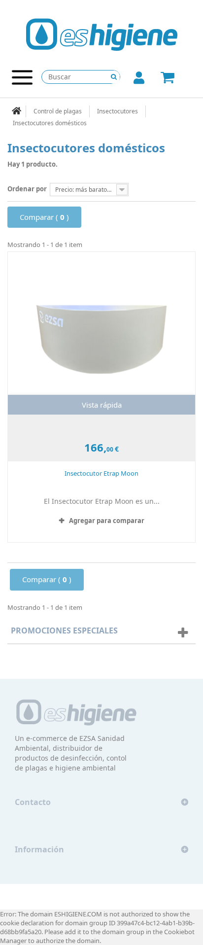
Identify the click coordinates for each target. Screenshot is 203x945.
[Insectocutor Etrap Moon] (101, 333)
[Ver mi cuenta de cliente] (139, 79)
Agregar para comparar (106, 520)
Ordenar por (27, 188)
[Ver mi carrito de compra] (177, 78)
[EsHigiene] (101, 34)
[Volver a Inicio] (16, 111)
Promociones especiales (64, 630)
